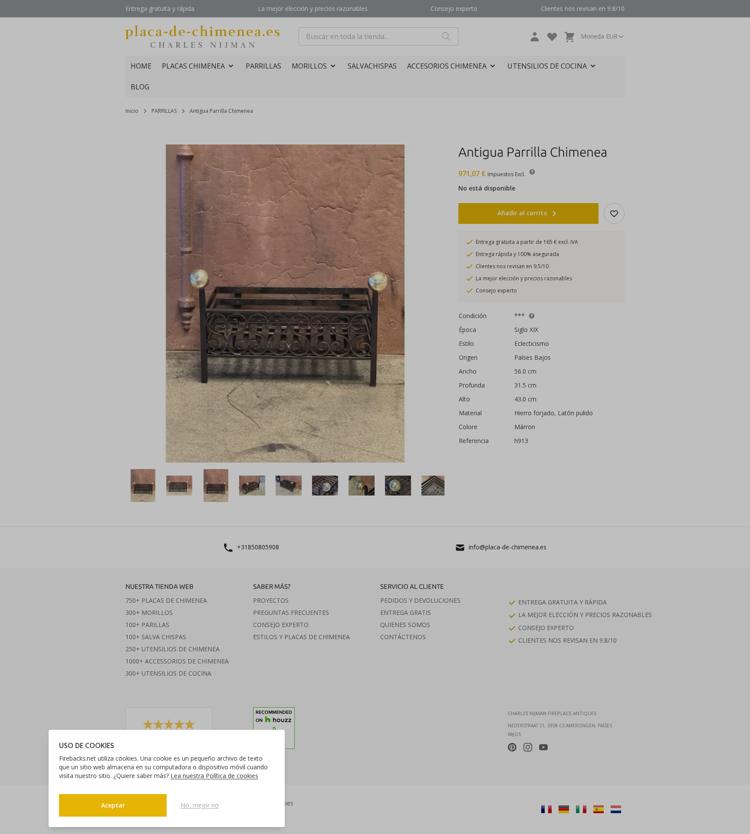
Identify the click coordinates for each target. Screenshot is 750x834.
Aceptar (113, 805)
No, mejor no (200, 805)
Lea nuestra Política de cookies (214, 776)
